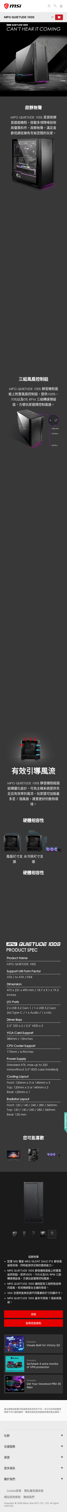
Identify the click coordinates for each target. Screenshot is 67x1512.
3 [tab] (33, 1234)
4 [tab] (43, 1234)
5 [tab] (52, 1234)
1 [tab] (15, 1234)
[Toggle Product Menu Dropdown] (52, 17)
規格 (33, 1314)
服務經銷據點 (33, 1323)
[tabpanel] (33, 1202)
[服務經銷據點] (59, 17)
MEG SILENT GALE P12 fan (27, 306)
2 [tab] (24, 1234)
